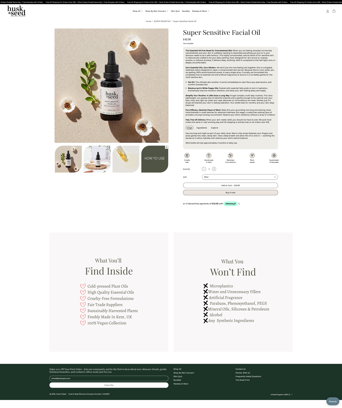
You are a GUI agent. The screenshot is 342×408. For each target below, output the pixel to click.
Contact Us (241, 369)
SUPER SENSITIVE (162, 21)
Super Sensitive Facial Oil (184, 21)
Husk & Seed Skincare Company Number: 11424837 (89, 394)
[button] (68, 159)
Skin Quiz (175, 11)
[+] (214, 169)
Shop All (177, 369)
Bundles (186, 11)
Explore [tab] (214, 127)
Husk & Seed (61, 394)
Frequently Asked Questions (248, 376)
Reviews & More (181, 383)
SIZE (185, 177)
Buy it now (230, 192)
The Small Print (243, 380)
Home (148, 21)
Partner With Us (243, 372)
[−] (204, 169)
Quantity (186, 169)
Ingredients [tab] (202, 127)
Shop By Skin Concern (184, 372)
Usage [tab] (189, 127)
